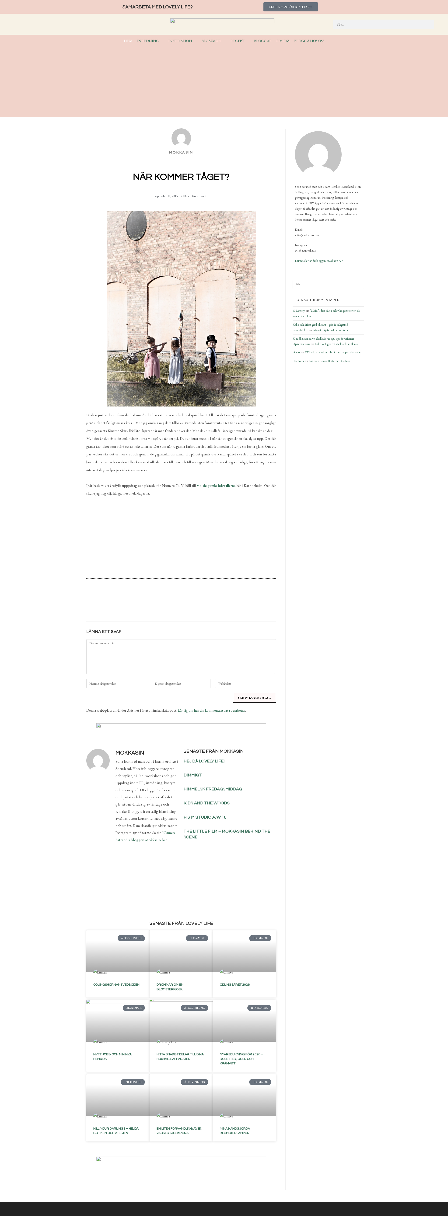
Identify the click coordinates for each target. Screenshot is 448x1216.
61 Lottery (299, 311)
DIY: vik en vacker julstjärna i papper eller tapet (333, 352)
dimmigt (193, 775)
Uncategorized (201, 196)
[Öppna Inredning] (162, 41)
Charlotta (298, 361)
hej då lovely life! (204, 761)
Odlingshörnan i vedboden (116, 984)
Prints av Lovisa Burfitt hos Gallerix (329, 361)
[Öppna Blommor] (224, 41)
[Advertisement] (224, 80)
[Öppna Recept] (247, 41)
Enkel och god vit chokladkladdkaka (336, 344)
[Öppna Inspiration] (195, 41)
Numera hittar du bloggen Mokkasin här (319, 261)
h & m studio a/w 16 (205, 817)
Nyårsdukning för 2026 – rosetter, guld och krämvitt (241, 1059)
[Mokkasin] (318, 154)
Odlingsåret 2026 (235, 984)
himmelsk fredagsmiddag (213, 789)
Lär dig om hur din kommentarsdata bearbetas (211, 710)
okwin (296, 352)
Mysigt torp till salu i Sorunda (330, 330)
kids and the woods (207, 803)
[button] (154, 605)
